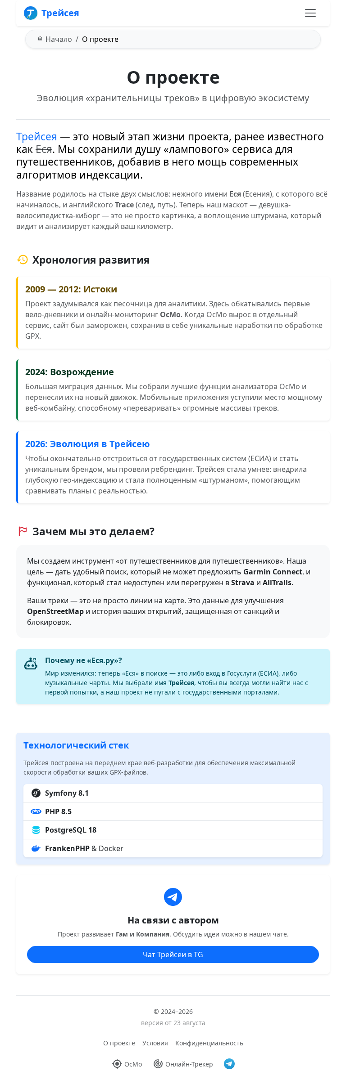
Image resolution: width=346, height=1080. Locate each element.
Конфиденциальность (209, 1043)
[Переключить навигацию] (310, 13)
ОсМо (133, 1064)
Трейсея (60, 13)
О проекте (119, 1043)
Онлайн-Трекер (189, 1064)
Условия (155, 1043)
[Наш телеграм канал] (229, 1063)
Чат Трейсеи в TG (173, 954)
